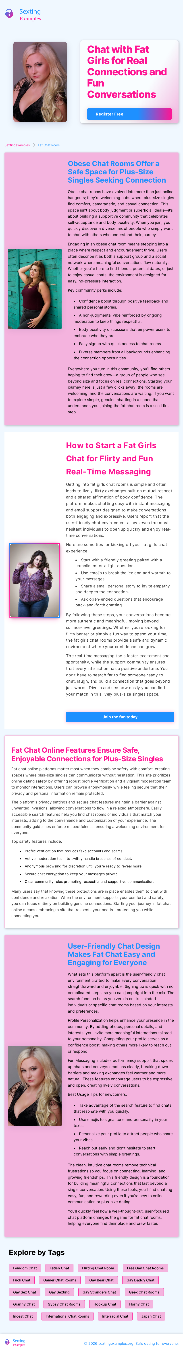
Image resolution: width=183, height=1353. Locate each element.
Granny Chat (24, 1304)
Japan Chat (151, 1316)
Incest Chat (23, 1316)
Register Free (109, 114)
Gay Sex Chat (24, 1292)
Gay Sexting (59, 1292)
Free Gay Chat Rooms (145, 1268)
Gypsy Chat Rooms (64, 1304)
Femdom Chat (25, 1268)
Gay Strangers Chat (99, 1292)
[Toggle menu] (177, 14)
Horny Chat (139, 1304)
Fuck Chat (21, 1280)
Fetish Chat (59, 1268)
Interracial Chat (115, 1316)
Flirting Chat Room (98, 1268)
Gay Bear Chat (101, 1280)
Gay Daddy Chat (140, 1280)
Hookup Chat (105, 1304)
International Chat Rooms (67, 1316)
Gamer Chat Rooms (59, 1280)
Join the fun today (120, 717)
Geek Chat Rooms (144, 1292)
